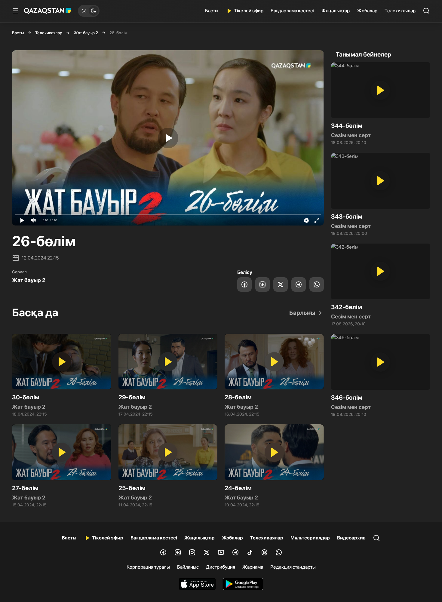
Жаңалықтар (335, 11)
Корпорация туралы (148, 567)
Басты (211, 11)
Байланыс (188, 567)
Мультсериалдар (310, 538)
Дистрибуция (220, 567)
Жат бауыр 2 (86, 32)
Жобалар (367, 11)
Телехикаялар (400, 11)
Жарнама (252, 567)
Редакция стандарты (293, 567)
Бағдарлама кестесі (292, 11)
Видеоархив (351, 538)
